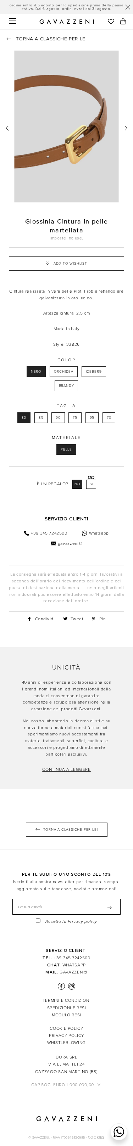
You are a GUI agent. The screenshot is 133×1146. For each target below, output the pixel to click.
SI (91, 484)
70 (109, 418)
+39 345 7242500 (72, 957)
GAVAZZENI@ (73, 972)
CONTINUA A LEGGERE (66, 769)
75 (75, 418)
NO (77, 484)
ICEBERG (94, 371)
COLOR (66, 359)
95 (92, 418)
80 (24, 418)
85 (41, 418)
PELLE (66, 449)
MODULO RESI (66, 1014)
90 (58, 418)
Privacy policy (82, 921)
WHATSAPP (74, 964)
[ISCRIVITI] (109, 907)
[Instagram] (70, 986)
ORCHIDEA (63, 371)
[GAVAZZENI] (66, 21)
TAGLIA (66, 405)
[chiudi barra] (127, 7)
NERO (36, 371)
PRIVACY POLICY (66, 1035)
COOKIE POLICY (66, 1028)
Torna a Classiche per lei (50, 39)
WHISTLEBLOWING (66, 1042)
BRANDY (66, 386)
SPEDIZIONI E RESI (66, 1007)
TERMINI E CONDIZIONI (67, 1000)
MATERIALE (66, 437)
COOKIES (96, 1137)
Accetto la (71, 921)
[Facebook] (61, 986)
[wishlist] (110, 22)
